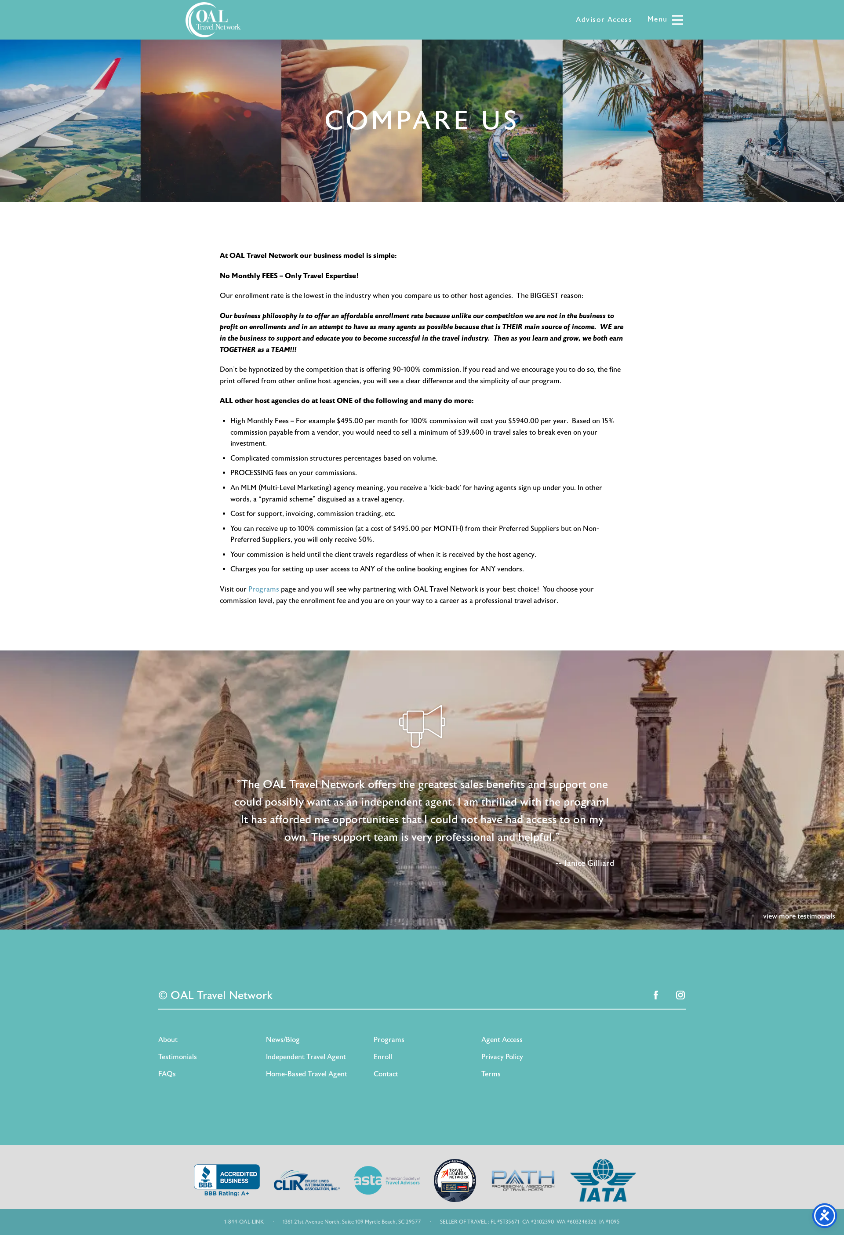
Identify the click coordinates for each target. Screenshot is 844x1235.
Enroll (383, 1057)
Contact (386, 1074)
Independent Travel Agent (306, 1057)
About (168, 1039)
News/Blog (283, 1039)
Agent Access (502, 1039)
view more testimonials (799, 916)
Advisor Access (604, 19)
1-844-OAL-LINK (244, 1222)
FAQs (167, 1074)
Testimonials (177, 1057)
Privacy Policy (502, 1057)
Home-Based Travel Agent (306, 1074)
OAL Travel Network (213, 19)
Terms (491, 1074)
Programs (263, 589)
